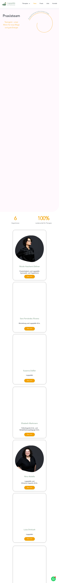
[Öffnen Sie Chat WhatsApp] (53, 579)
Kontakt (54, 3)
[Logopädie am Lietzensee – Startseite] (8, 4)
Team (34, 3)
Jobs (47, 3)
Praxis (41, 3)
